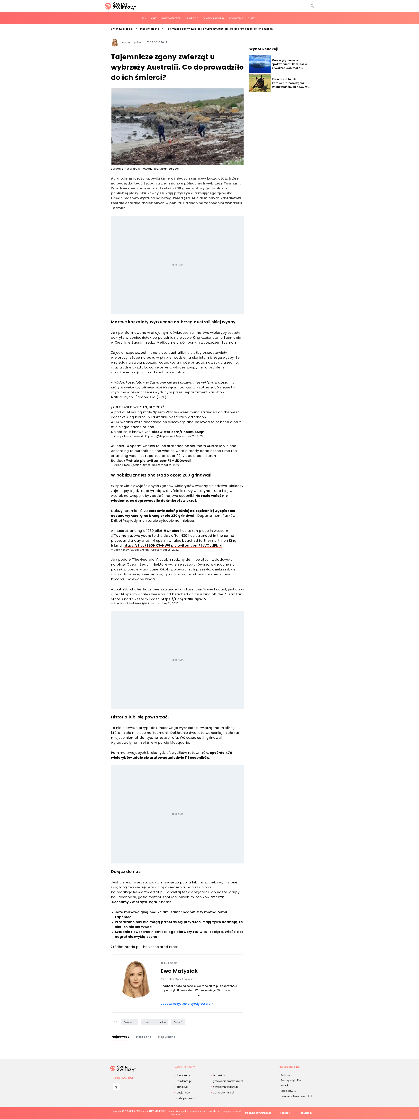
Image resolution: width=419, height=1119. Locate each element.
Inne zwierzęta (170, 18)
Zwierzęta (129, 1022)
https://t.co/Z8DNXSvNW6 (147, 545)
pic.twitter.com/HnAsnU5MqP (178, 432)
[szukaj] (312, 6)
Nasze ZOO (191, 18)
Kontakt (285, 1112)
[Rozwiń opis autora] (199, 995)
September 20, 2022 (189, 436)
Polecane (144, 1037)
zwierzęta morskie (154, 1022)
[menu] (116, 1086)
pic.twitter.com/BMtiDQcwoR (166, 460)
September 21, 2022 (166, 465)
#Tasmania (121, 535)
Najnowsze (121, 1037)
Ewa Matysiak (131, 42)
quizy (251, 18)
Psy (144, 18)
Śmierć (178, 1022)
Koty (154, 18)
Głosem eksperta (214, 18)
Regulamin (305, 1112)
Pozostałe (236, 18)
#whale (132, 460)
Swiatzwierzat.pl (122, 28)
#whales (171, 530)
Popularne (167, 1037)
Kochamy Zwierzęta (129, 902)
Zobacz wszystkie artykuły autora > (187, 1004)
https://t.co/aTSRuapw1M (184, 599)
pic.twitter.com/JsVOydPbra (196, 545)
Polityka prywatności (258, 1112)
